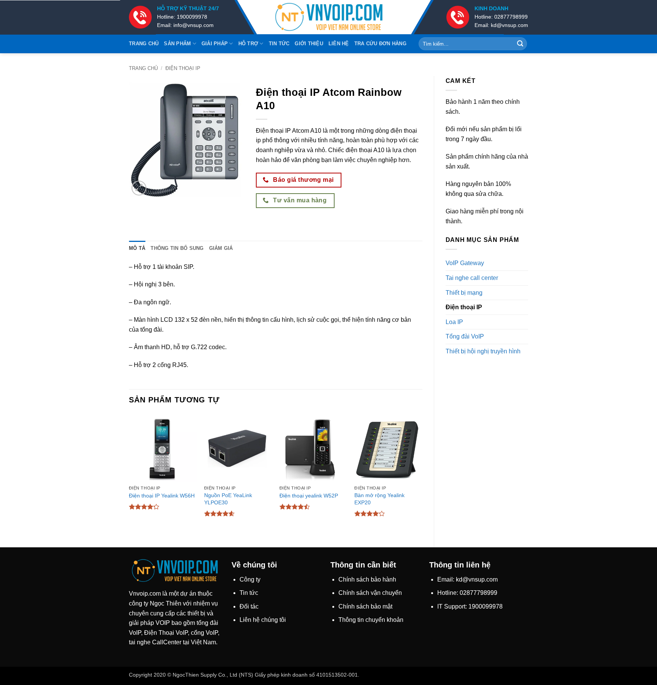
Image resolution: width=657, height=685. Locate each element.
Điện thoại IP (182, 68)
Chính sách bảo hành (367, 579)
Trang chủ (144, 43)
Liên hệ (338, 43)
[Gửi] (520, 43)
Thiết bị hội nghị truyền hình (483, 351)
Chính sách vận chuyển (370, 593)
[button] (139, 188)
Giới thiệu (309, 43)
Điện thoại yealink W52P (308, 496)
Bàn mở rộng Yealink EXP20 (379, 498)
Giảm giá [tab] (221, 248)
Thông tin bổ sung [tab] (177, 248)
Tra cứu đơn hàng (380, 43)
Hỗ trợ (248, 43)
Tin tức (279, 43)
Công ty (250, 579)
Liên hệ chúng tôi (263, 620)
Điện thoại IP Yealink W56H (162, 496)
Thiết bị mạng (464, 292)
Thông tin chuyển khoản (370, 620)
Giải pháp (215, 43)
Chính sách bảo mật (365, 606)
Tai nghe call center (472, 278)
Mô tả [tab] (137, 248)
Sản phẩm (177, 43)
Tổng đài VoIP (465, 336)
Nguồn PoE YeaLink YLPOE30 (228, 498)
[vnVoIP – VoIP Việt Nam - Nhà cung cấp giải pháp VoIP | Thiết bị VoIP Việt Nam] (328, 17)
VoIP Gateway (465, 263)
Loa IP (454, 322)
